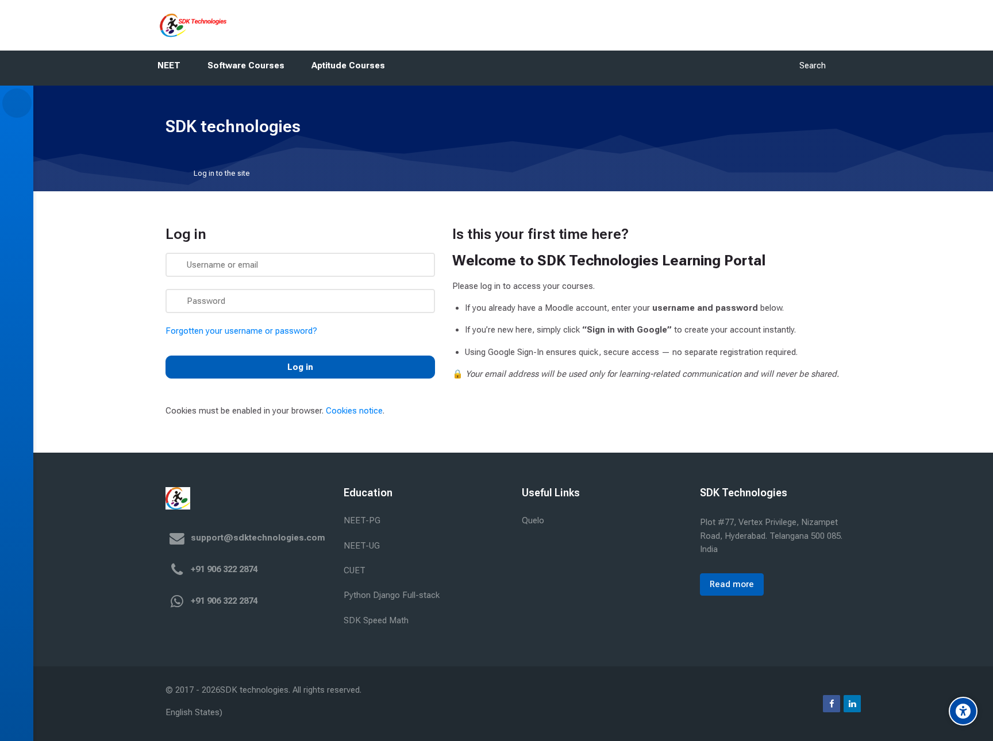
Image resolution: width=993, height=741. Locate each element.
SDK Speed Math (376, 620)
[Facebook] (831, 703)
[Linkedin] (852, 703)
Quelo (533, 520)
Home (173, 173)
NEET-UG (362, 546)
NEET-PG (362, 520)
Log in (300, 367)
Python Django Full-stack (392, 595)
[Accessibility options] (963, 711)
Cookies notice (354, 411)
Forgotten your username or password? (241, 331)
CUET (354, 570)
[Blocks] (17, 103)
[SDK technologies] (190, 25)
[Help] (16, 694)
